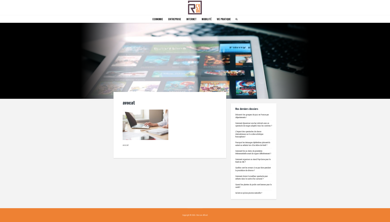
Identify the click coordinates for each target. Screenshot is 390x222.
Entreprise (174, 19)
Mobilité (207, 19)
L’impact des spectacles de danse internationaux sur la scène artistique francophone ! (249, 134)
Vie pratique (224, 19)
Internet (191, 19)
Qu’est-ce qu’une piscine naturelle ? (248, 193)
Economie (157, 19)
